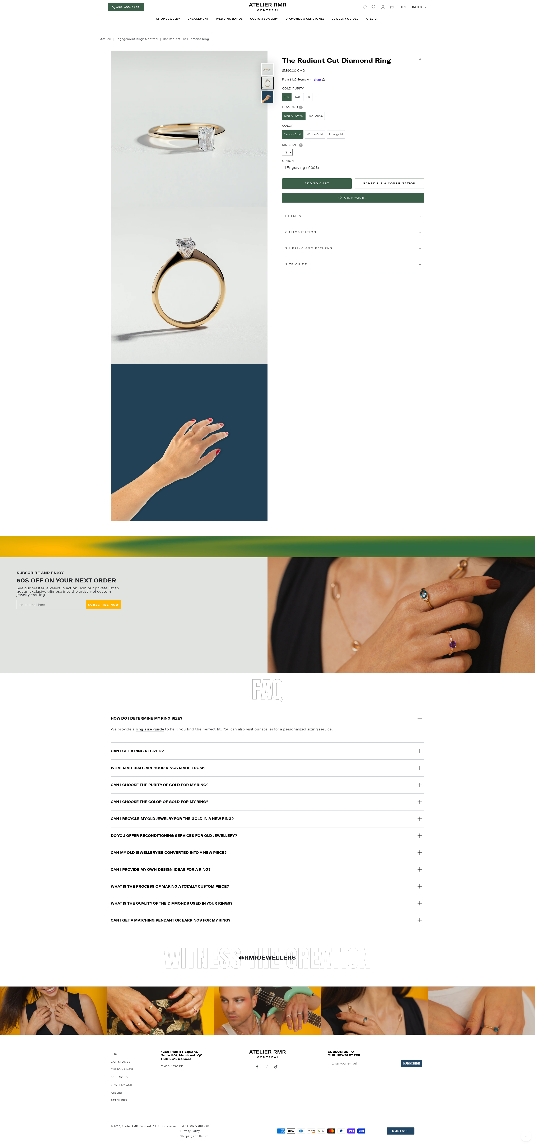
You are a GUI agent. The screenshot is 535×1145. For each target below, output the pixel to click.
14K (297, 97)
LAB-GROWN (293, 115)
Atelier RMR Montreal (136, 1126)
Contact (400, 1130)
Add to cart (316, 183)
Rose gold (336, 134)
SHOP (115, 1054)
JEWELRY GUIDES (124, 1084)
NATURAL (316, 115)
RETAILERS (119, 1100)
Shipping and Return (194, 1136)
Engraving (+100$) (303, 168)
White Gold (315, 134)
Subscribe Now (103, 604)
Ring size (289, 145)
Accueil (105, 39)
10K (286, 97)
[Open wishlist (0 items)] (373, 7)
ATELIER (117, 1092)
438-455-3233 (128, 7)
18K (307, 97)
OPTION (288, 160)
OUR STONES (120, 1061)
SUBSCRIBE (411, 1063)
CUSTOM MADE (122, 1069)
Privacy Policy (190, 1130)
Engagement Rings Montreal (137, 39)
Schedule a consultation (389, 183)
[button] (364, 7)
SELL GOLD (119, 1077)
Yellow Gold (292, 134)
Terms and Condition (194, 1125)
